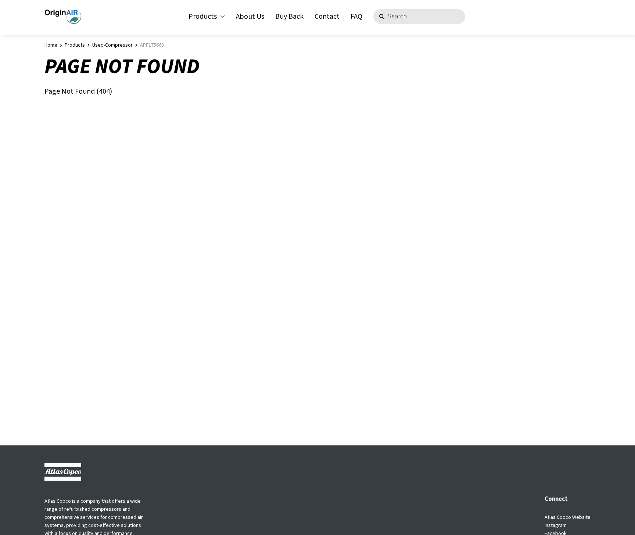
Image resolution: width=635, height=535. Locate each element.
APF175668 (152, 45)
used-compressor (112, 45)
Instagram (556, 525)
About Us (250, 16)
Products (203, 16)
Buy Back (289, 16)
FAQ (356, 16)
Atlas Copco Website (568, 517)
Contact (327, 16)
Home (50, 45)
